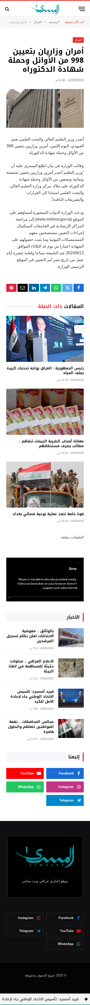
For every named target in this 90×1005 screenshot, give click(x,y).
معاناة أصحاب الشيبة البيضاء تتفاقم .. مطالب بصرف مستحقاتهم (51, 443)
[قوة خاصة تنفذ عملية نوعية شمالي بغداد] (45, 485)
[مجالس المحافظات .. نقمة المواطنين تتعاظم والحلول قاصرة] (71, 728)
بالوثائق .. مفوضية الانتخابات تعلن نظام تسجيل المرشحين (30, 636)
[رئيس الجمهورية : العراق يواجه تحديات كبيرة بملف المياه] (45, 339)
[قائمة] (81, 9)
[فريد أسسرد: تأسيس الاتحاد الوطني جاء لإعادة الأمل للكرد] (71, 698)
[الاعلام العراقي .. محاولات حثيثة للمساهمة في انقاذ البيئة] (71, 668)
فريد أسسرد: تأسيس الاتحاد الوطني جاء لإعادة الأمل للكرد (32, 696)
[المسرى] (45, 9)
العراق (78, 40)
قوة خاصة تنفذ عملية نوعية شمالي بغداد (48, 514)
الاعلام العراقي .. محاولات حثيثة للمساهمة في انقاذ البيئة (31, 666)
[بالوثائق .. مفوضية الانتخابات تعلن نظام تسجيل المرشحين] (71, 637)
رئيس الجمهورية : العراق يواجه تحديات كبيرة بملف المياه (45, 370)
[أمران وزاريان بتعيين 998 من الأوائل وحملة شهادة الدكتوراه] (45, 108)
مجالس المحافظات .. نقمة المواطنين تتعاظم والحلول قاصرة (31, 726)
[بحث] (7, 9)
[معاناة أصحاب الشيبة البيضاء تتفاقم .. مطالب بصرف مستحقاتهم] (45, 412)
